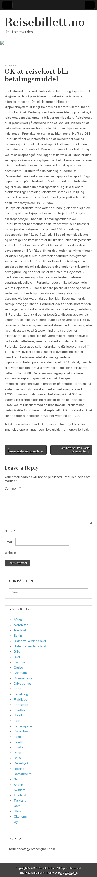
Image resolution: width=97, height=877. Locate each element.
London (19, 747)
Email (9, 542)
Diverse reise (23, 678)
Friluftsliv (20, 710)
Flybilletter (21, 699)
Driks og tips (22, 683)
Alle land (20, 630)
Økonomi (10, 65)
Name (10, 531)
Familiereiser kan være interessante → (75, 449)
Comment (13, 488)
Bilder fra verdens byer (30, 641)
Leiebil (18, 742)
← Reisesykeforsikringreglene (25, 449)
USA (17, 806)
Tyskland (20, 800)
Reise (18, 758)
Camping (20, 662)
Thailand (20, 795)
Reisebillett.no (45, 22)
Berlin (18, 635)
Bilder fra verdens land (30, 646)
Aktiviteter (21, 625)
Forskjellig (21, 704)
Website (10, 552)
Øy (16, 822)
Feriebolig (21, 694)
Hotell (18, 715)
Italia (17, 720)
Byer (17, 657)
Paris (17, 752)
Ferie (17, 688)
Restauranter (23, 774)
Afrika (18, 619)
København (22, 731)
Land (17, 736)
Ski (16, 779)
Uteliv (18, 811)
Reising (19, 768)
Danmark (20, 672)
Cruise (18, 667)
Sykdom (19, 790)
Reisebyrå (21, 763)
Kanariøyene (23, 726)
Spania (19, 784)
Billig (17, 651)
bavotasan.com (67, 872)
